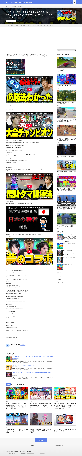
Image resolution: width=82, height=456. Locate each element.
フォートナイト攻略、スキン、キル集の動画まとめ (23, 451)
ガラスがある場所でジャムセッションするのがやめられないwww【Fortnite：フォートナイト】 (17, 430)
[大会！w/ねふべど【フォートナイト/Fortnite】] (9, 367)
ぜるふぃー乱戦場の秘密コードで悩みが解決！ (65, 156)
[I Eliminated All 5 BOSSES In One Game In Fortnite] (60, 267)
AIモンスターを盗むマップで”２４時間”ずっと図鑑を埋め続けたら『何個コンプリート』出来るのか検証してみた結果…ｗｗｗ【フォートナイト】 (65, 406)
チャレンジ (20, 6)
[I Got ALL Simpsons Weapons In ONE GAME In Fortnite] (60, 246)
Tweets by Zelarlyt (10, 106)
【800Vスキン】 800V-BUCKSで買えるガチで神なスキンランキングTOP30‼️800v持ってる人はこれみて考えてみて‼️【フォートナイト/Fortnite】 (66, 208)
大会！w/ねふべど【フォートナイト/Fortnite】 (23, 365)
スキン (26, 6)
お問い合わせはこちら (59, 445)
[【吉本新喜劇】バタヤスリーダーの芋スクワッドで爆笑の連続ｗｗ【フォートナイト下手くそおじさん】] (9, 359)
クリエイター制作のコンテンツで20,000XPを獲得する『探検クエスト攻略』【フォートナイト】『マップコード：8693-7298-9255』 (66, 120)
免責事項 (32, 445)
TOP (7, 6)
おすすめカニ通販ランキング (11, 337)
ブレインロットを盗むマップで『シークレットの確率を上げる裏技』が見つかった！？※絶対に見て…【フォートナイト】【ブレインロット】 (17, 406)
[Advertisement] (41, 36)
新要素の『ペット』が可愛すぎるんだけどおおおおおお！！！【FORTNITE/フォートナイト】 (41, 430)
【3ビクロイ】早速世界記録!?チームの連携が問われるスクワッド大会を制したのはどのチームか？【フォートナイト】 (41, 405)
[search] (75, 50)
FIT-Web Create (30, 453)
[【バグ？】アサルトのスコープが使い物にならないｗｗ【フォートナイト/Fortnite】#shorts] (9, 374)
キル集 (14, 6)
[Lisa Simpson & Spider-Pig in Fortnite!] (60, 260)
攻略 (10, 6)
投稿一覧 (22, 344)
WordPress (42, 453)
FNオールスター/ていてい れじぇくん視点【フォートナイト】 (65, 430)
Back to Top (41, 440)
